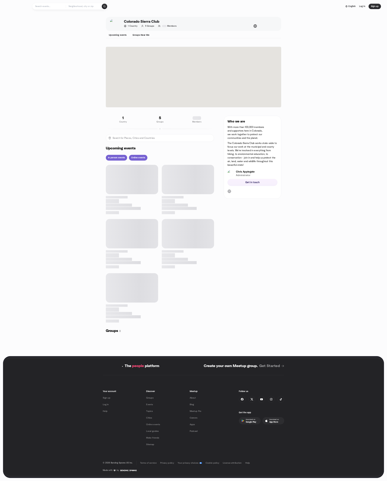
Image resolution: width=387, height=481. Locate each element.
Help (105, 411)
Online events (153, 424)
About (193, 398)
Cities (149, 418)
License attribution (232, 463)
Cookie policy (212, 463)
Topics (149, 411)
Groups (150, 398)
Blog (192, 405)
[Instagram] (271, 399)
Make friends (152, 438)
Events (149, 405)
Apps (192, 424)
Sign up (106, 398)
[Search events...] (104, 6)
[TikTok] (281, 399)
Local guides (152, 431)
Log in (106, 405)
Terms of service (148, 463)
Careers (194, 418)
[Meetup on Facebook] (242, 399)
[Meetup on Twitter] (252, 399)
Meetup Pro (195, 411)
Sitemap (150, 444)
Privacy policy (167, 463)
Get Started (269, 366)
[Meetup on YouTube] (261, 399)
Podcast (194, 431)
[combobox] (84, 6)
